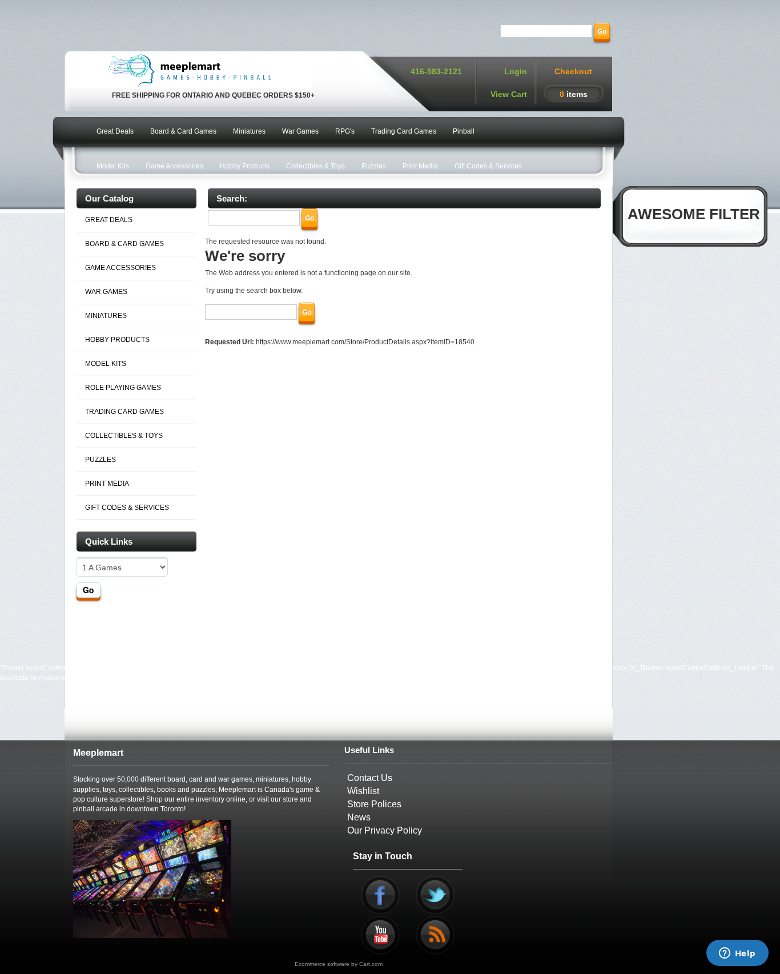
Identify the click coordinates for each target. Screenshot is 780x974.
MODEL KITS (105, 364)
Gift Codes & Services (488, 166)
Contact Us (369, 778)
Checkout (573, 71)
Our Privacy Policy (384, 830)
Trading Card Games (403, 131)
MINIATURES (106, 316)
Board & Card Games (183, 131)
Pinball (464, 131)
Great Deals (115, 131)
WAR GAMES (106, 292)
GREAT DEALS (108, 220)
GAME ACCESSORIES (120, 268)
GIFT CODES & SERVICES (127, 508)
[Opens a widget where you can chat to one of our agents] (737, 954)
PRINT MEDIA (107, 484)
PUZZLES (100, 460)
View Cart (508, 94)
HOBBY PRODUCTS (117, 340)
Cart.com (371, 964)
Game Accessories (174, 166)
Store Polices (374, 804)
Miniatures (249, 131)
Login (515, 71)
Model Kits (113, 166)
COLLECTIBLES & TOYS (124, 436)
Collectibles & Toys (315, 166)
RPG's (345, 131)
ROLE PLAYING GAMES (123, 388)
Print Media (420, 166)
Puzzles (373, 166)
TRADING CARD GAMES (124, 412)
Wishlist (363, 791)
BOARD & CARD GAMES (124, 244)
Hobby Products (245, 166)
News (359, 817)
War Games (300, 131)
